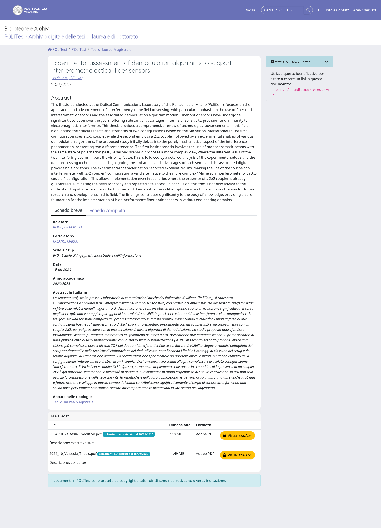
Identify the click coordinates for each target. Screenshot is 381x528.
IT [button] (317, 10)
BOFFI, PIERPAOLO (67, 227)
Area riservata (365, 10)
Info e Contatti (338, 10)
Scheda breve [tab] (68, 210)
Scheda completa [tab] (107, 210)
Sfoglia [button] (249, 10)
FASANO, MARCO (65, 241)
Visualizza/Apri (239, 435)
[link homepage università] (27, 10)
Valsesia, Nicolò (67, 77)
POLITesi (59, 49)
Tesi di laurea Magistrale (111, 49)
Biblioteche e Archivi (26, 29)
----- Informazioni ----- (292, 61)
